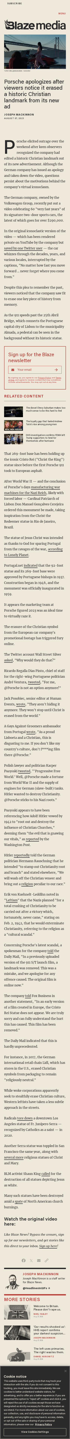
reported (32, 839)
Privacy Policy (44, 378)
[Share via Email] (39, 1260)
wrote (20, 704)
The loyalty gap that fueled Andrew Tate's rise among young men (44, 423)
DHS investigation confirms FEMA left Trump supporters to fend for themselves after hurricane (45, 438)
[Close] (65, 1371)
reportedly (22, 855)
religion (27, 884)
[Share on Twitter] (31, 1260)
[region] (35, 1402)
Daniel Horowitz (44, 1357)
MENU (62, 13)
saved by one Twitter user (23, 248)
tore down (25, 1118)
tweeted (34, 682)
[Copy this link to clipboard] (47, 1260)
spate (19, 1202)
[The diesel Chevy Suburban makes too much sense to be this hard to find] (13, 411)
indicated (31, 566)
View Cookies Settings (35, 1432)
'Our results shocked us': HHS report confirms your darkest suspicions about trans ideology (49, 1331)
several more (14, 1157)
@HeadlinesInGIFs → (36, 1288)
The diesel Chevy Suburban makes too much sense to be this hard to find (46, 409)
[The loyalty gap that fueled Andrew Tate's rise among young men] (13, 425)
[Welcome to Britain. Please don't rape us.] (17, 1311)
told (50, 951)
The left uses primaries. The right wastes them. (49, 1351)
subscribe (14, 3)
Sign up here (48, 1246)
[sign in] (2, 3)
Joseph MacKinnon (19, 115)
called (45, 1174)
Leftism (12, 900)
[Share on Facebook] (24, 1260)
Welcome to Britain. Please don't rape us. (47, 1308)
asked (8, 660)
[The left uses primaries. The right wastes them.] (17, 1354)
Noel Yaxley (41, 1314)
